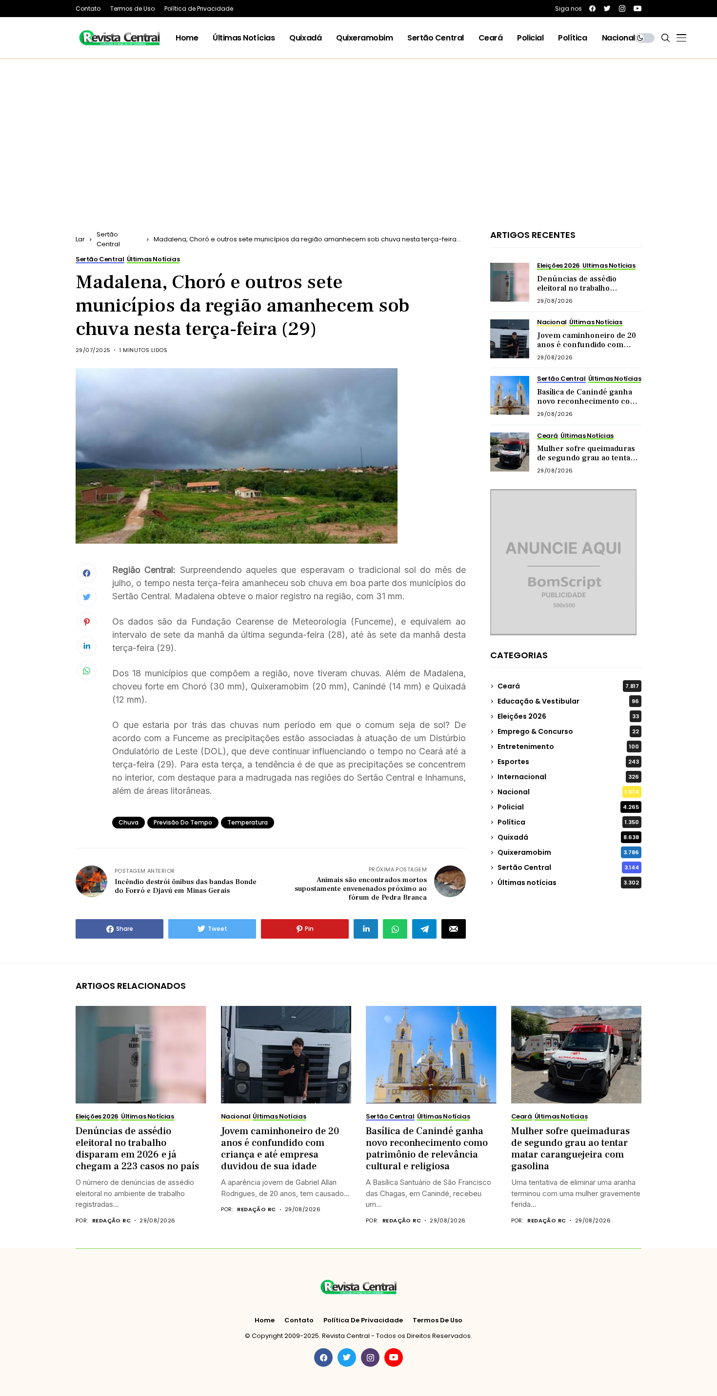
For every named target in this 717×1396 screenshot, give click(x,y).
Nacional (568, 792)
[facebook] (592, 8)
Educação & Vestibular (568, 701)
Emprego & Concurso (568, 731)
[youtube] (637, 8)
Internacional (568, 777)
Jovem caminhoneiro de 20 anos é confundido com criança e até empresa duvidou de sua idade (586, 350)
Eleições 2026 (568, 716)
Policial (568, 807)
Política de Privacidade (363, 1320)
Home (265, 1320)
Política (568, 822)
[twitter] (607, 8)
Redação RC (111, 1221)
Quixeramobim (568, 852)
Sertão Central (108, 239)
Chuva (129, 822)
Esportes (568, 762)
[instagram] (622, 8)
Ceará (568, 686)
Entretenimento (568, 746)
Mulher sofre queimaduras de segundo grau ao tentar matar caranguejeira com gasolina (586, 463)
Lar (80, 239)
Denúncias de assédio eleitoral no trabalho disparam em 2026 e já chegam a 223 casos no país (587, 293)
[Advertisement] (358, 132)
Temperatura (247, 822)
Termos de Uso (437, 1320)
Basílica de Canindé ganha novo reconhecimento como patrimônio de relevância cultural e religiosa (589, 406)
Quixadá (568, 837)
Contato (299, 1320)
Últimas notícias (568, 882)
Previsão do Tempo (183, 822)
